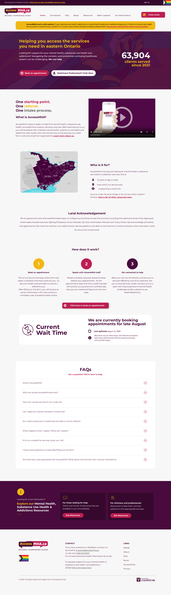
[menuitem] (43, 15)
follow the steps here (81, 568)
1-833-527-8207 (83, 553)
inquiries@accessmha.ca (87, 550)
